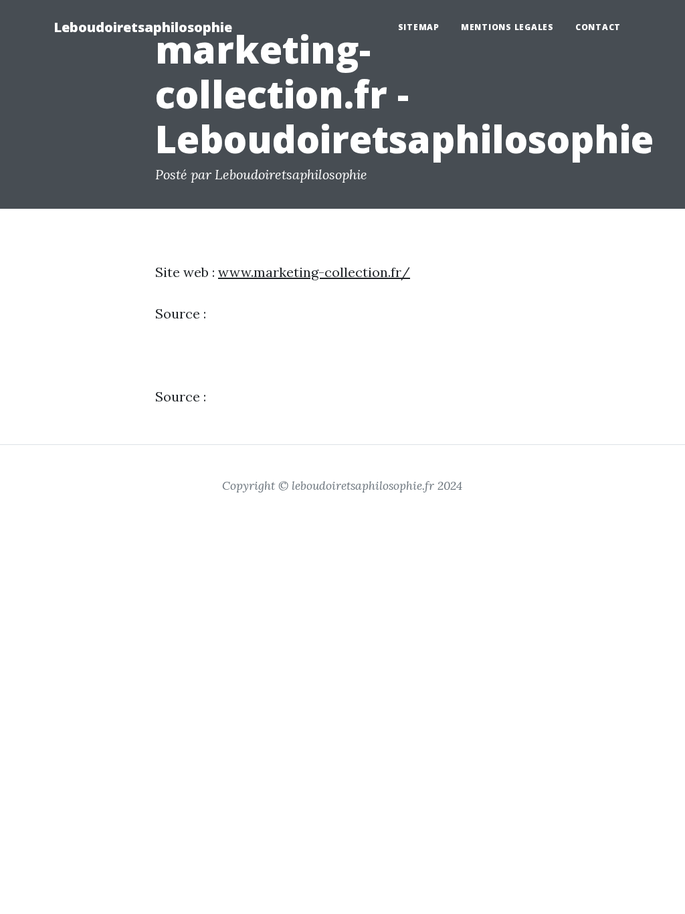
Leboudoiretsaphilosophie (143, 27)
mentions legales (507, 27)
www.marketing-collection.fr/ (314, 272)
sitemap (418, 27)
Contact (598, 27)
